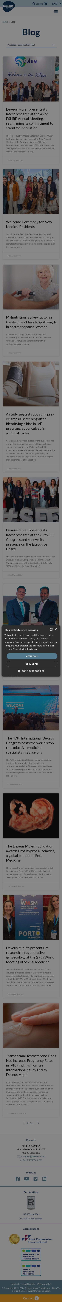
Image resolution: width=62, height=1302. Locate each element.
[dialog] (31, 651)
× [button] (55, 629)
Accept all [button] (32, 656)
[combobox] (51, 629)
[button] (31, 671)
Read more (32, 649)
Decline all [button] (32, 664)
